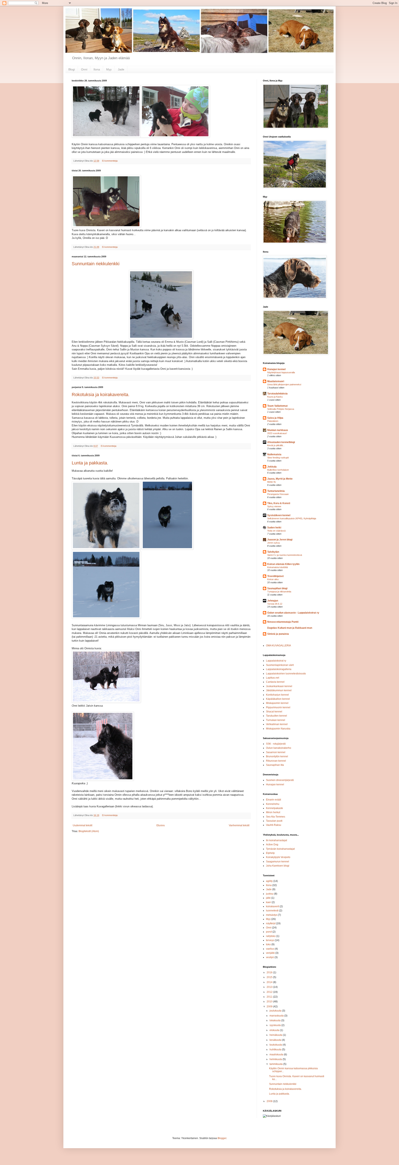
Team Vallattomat (277, 405)
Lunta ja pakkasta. (90, 462)
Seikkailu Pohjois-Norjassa (280, 409)
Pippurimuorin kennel (278, 707)
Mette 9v (271, 482)
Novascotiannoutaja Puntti (282, 621)
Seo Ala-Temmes (275, 816)
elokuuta (275, 1030)
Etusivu (160, 825)
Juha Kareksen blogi (277, 865)
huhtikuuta (276, 1049)
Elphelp (270, 853)
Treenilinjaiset (275, 576)
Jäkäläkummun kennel (279, 690)
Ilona (97, 69)
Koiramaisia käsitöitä (277, 567)
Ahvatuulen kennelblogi (281, 442)
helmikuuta (276, 1059)
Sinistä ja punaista (278, 633)
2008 (270, 1101)
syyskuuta (275, 1025)
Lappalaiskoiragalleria (278, 669)
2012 (270, 992)
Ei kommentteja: (110, 161)
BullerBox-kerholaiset (278, 470)
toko (268, 944)
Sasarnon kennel (275, 752)
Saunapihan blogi (277, 588)
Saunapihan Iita (275, 765)
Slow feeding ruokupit (278, 457)
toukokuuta (276, 1044)
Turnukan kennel (275, 720)
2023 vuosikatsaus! (277, 433)
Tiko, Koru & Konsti (278, 503)
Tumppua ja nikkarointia (279, 591)
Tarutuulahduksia (277, 393)
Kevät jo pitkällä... (276, 445)
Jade (121, 69)
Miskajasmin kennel (277, 703)
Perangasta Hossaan (278, 494)
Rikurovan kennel (276, 760)
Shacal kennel (274, 711)
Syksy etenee (274, 506)
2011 (270, 996)
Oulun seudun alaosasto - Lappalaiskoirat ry (293, 612)
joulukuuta (276, 1010)
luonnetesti (272, 910)
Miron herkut (273, 812)
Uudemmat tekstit (82, 825)
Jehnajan (272, 600)
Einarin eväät (273, 799)
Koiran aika (272, 579)
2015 (270, 977)
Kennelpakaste (274, 808)
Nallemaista (274, 454)
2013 (270, 987)
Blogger (222, 1138)
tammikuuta (276, 1064)
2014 (270, 982)
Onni (84, 69)
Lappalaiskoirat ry (276, 660)
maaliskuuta (277, 1054)
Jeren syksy (273, 542)
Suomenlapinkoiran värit (280, 665)
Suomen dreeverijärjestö (280, 780)
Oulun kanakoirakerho (278, 747)
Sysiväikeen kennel (278, 515)
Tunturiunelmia (276, 491)
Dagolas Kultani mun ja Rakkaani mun (289, 627)
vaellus (270, 948)
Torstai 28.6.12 (274, 604)
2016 (270, 972)
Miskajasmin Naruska (278, 728)
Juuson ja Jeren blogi (279, 539)
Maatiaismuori (275, 381)
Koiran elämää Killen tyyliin (283, 564)
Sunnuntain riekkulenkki (95, 263)
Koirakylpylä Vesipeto (278, 857)
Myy (109, 69)
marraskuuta (277, 1015)
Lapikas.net (272, 677)
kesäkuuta (276, 1040)
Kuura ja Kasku (275, 396)
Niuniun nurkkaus (277, 430)
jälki (268, 897)
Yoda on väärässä (276, 530)
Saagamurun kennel (277, 861)
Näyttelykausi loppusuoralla (281, 372)
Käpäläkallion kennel (278, 698)
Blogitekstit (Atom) (89, 831)
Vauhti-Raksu (273, 825)
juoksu (269, 893)
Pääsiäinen (272, 421)
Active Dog (272, 844)
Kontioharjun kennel (277, 694)
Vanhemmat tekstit (239, 825)
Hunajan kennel (276, 369)
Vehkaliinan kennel (277, 724)
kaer (268, 902)
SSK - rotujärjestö (276, 743)
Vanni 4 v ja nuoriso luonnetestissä (284, 555)
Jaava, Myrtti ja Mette (280, 478)
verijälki (270, 952)
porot (269, 931)
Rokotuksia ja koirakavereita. (100, 394)
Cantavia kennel (275, 681)
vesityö (270, 957)
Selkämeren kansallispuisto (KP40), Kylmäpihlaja (291, 518)
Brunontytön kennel (277, 756)
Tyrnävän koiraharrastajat (280, 848)
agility (269, 881)
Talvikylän (273, 551)
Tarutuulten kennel (276, 715)
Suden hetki (274, 527)
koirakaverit (272, 906)
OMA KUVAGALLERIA (278, 645)
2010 (270, 1001)
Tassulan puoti (274, 820)
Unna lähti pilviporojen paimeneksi (284, 384)
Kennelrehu (272, 804)
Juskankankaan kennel (279, 686)
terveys (270, 940)
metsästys (271, 914)
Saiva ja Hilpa (275, 417)
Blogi (71, 69)
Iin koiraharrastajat (276, 840)
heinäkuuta (276, 1035)
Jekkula (272, 466)
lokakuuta (275, 1020)
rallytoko (271, 936)
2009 (270, 1006)
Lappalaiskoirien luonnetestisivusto (286, 673)
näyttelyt (270, 923)
